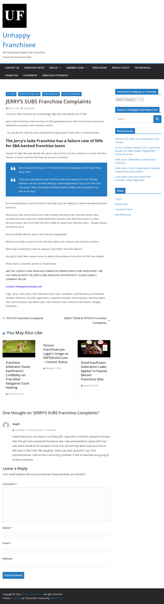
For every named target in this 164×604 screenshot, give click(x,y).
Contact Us (12, 67)
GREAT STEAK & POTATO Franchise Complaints (85, 320)
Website (7, 558)
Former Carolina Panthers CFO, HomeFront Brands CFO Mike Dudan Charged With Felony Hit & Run (137, 151)
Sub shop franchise (71, 94)
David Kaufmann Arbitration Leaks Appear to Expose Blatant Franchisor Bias (94, 370)
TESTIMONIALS (143, 67)
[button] (59, 67)
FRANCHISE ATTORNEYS (55, 75)
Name (7, 528)
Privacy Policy (121, 67)
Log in (118, 198)
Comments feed (123, 209)
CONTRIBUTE (30, 75)
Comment (10, 484)
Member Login (75, 67)
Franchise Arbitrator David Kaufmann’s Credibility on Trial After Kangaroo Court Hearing (18, 375)
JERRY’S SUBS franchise (29, 94)
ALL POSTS (11, 94)
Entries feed (121, 204)
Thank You (11, 75)
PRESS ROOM (99, 67)
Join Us (53, 67)
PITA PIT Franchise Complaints (24, 318)
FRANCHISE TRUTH (34, 67)
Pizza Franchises (50, 94)
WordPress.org (123, 214)
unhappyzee (29, 108)
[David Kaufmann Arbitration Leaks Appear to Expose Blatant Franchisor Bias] (94, 342)
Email (7, 543)
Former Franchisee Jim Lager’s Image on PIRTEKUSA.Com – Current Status (56, 353)
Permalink (51, 430)
